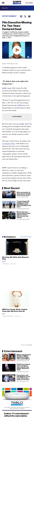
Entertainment (9, 16)
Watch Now (29, 2)
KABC (22, 124)
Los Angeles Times (8, 143)
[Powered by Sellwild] (29, 345)
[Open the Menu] (3, 2)
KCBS (19, 105)
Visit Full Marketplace (26, 236)
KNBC (4, 88)
